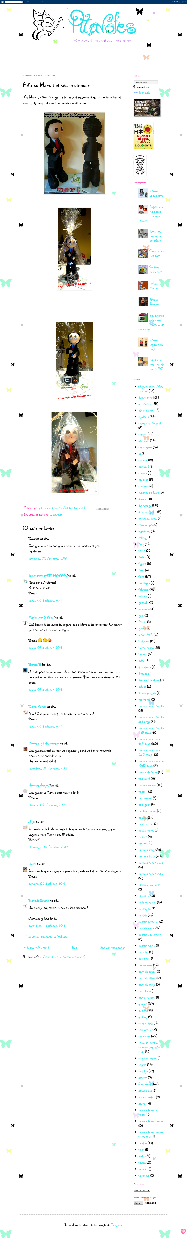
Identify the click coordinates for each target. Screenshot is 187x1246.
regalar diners (147, 1058)
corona (142, 472)
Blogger (116, 1224)
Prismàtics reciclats (157, 253)
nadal (141, 791)
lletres (142, 686)
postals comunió (148, 921)
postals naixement (149, 934)
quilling (142, 1016)
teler (141, 1149)
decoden (143, 498)
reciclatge (144, 1036)
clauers (142, 459)
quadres (143, 1010)
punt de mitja (146, 984)
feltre (141, 550)
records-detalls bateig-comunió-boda (149, 1047)
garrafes (143, 608)
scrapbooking (146, 1096)
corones (143, 479)
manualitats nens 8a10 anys (149, 752)
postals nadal (146, 927)
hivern (142, 654)
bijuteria (143, 416)
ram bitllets (145, 1023)
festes (142, 557)
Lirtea (32, 863)
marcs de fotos (147, 771)
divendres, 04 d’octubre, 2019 (48, 768)
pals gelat (144, 804)
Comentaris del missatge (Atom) (64, 956)
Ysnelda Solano (39, 900)
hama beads (146, 647)
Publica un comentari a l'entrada (47, 936)
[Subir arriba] (183, 1237)
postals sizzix (146, 945)
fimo (141, 569)
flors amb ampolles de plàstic (156, 236)
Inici (74, 947)
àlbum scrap (146, 397)
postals (142, 915)
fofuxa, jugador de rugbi (156, 344)
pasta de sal (145, 823)
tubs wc (143, 1168)
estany (142, 537)
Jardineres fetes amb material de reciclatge (151, 322)
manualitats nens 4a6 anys (149, 741)
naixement (145, 797)
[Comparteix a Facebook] (105, 509)
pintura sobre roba (150, 862)
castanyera (145, 447)
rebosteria (145, 1029)
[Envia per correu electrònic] (97, 509)
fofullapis (144, 582)
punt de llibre (146, 977)
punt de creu (146, 971)
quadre (142, 1003)
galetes (142, 595)
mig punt (144, 778)
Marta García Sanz (41, 617)
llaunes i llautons (148, 679)
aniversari (145, 403)
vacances (143, 1175)
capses (142, 434)
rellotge (143, 1071)
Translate (144, 92)
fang (141, 544)
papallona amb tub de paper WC (157, 364)
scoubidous (145, 1090)
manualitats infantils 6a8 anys (151, 730)
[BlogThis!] (100, 509)
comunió (143, 466)
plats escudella (147, 902)
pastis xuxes (146, 830)
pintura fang (146, 849)
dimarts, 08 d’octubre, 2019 (47, 883)
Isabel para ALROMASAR (47, 575)
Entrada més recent (36, 947)
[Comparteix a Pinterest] (107, 509)
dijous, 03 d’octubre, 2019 (45, 600)
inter (141, 660)
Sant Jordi (145, 1083)
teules (142, 1162)
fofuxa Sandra (154, 301)
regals (142, 1064)
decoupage (144, 505)
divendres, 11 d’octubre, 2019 (47, 925)
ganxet (142, 602)
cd (139, 453)
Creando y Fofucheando (44, 743)
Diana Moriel (37, 706)
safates (142, 1077)
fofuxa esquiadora (156, 193)
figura (142, 563)
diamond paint (147, 511)
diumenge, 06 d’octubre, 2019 (48, 846)
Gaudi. (142, 621)
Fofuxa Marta (154, 285)
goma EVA (145, 634)
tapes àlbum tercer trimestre (150, 1134)
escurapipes (145, 524)
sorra (142, 1103)
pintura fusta (146, 856)
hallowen (143, 641)
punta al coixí (146, 997)
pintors (143, 843)
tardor (142, 1142)
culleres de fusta (148, 492)
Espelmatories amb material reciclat (150, 213)
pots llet (143, 951)
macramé (144, 699)
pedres (142, 836)
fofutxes (57, 514)
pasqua (142, 817)
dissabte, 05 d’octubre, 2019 (47, 804)
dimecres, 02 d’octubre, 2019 (48, 558)
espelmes (144, 531)
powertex (144, 958)
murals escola (147, 784)
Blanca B (35, 664)
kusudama (144, 666)
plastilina (143, 895)
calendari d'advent (149, 423)
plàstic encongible (149, 884)
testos (142, 1155)
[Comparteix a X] (102, 509)
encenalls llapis (147, 518)
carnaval (143, 440)
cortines (143, 485)
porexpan (144, 908)
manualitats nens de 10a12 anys (151, 763)
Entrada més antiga (112, 947)
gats (140, 615)
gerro (142, 628)
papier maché (147, 810)
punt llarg (144, 990)
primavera (145, 964)
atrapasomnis (147, 410)
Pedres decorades (156, 269)
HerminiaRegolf (39, 785)
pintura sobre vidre (151, 873)
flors (141, 576)
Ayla (32, 821)
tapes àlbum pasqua (150, 1120)
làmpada (143, 673)
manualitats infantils (151, 705)
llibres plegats (147, 692)
